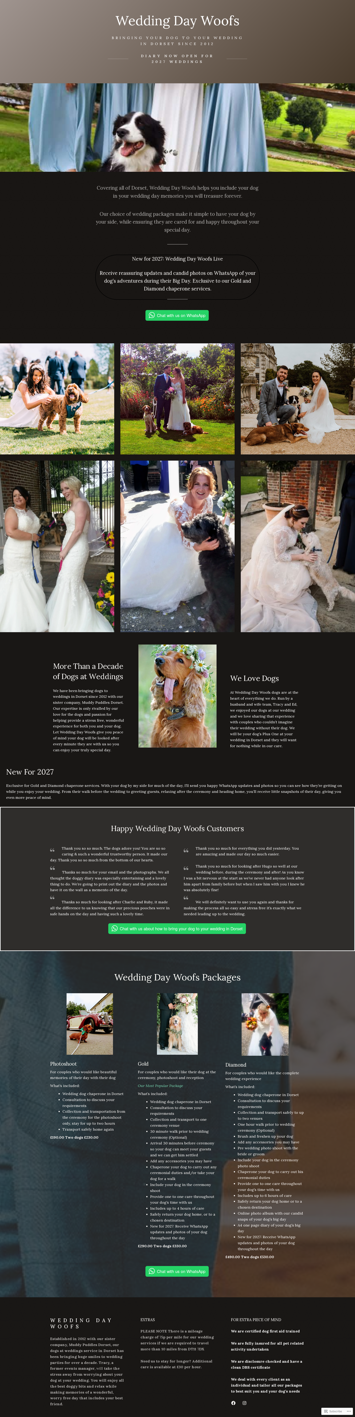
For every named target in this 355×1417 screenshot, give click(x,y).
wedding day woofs (81, 1323)
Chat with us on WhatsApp (181, 315)
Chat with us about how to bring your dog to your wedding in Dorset (181, 929)
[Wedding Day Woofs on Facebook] (233, 1403)
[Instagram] (244, 1403)
